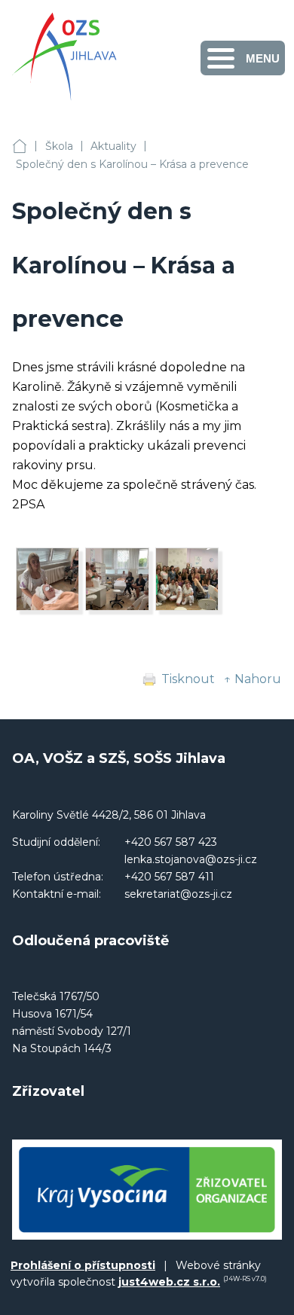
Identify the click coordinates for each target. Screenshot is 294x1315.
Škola (59, 146)
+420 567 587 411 (169, 876)
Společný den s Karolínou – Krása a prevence (132, 164)
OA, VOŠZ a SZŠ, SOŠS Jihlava (19, 146)
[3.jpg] (47, 607)
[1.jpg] (187, 607)
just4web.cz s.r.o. (169, 1282)
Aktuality (113, 146)
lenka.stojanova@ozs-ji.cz (190, 859)
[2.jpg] (117, 607)
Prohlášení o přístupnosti (83, 1265)
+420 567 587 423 (170, 842)
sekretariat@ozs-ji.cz (178, 894)
